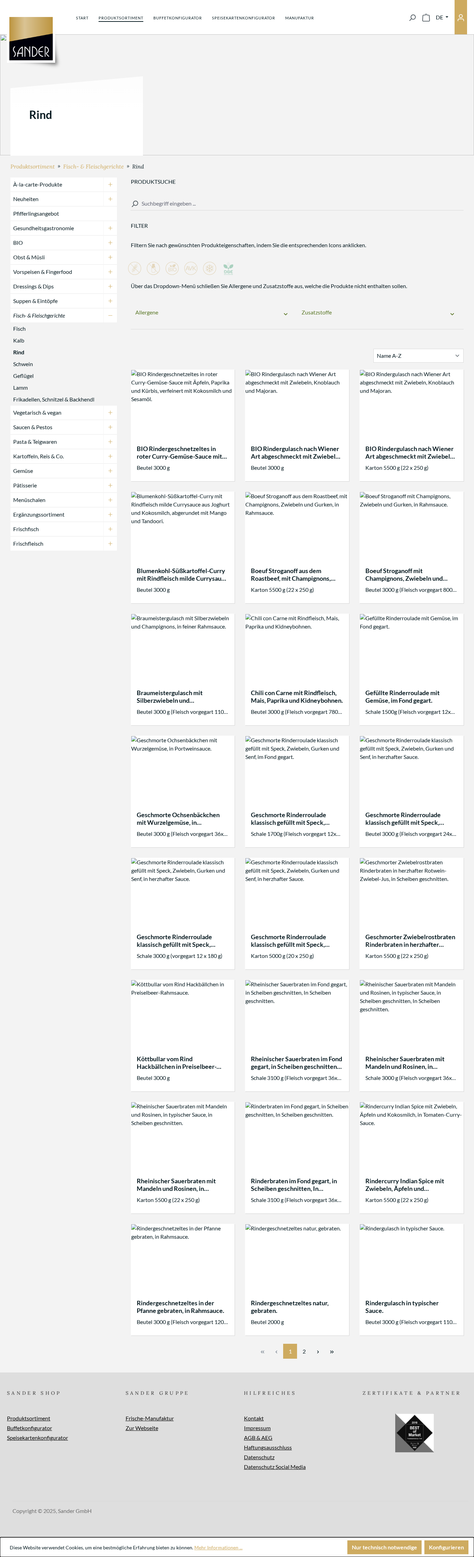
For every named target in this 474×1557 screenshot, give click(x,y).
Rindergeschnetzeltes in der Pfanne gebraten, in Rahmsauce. (180, 1306)
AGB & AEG (258, 1437)
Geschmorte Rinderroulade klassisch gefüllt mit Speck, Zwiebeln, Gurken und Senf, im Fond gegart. (292, 818)
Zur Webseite (142, 1428)
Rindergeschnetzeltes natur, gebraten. (290, 1306)
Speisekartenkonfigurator (37, 1437)
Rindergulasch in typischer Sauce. (402, 1306)
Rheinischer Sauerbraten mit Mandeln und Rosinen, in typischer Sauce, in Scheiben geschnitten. (176, 1184)
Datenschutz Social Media (275, 1466)
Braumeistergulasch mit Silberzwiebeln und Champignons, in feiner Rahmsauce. (170, 696)
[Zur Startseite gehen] (31, 39)
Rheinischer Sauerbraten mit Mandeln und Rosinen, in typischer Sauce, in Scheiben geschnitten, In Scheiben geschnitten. (405, 1062)
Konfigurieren (446, 1547)
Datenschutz (259, 1457)
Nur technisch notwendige (384, 1547)
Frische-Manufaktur (150, 1418)
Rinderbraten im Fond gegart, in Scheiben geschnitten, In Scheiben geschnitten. (294, 1184)
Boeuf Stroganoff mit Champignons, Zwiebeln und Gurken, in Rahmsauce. (404, 574)
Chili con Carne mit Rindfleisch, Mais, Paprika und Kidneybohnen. (297, 696)
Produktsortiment (28, 1418)
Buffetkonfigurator (29, 1428)
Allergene (146, 312)
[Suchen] (412, 17)
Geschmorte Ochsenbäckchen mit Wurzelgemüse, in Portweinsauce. (178, 818)
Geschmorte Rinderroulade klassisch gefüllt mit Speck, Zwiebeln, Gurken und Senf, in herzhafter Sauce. (406, 818)
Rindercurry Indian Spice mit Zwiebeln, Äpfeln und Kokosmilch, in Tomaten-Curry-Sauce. (408, 1184)
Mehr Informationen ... (218, 1547)
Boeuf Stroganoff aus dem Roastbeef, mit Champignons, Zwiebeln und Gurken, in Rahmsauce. (291, 574)
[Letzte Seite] (332, 1351)
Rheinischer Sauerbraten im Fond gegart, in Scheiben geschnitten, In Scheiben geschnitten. (296, 1062)
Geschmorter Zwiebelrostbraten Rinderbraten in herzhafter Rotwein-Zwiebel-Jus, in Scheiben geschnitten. (410, 940)
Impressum (257, 1428)
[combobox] (297, 203)
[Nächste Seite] (318, 1351)
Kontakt (254, 1418)
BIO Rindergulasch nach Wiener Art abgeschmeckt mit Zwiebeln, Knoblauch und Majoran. (295, 452)
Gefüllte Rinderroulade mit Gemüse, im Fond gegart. (402, 696)
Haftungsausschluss (268, 1447)
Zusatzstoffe (317, 312)
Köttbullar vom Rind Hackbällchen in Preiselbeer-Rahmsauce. (177, 1062)
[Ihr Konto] (461, 17)
